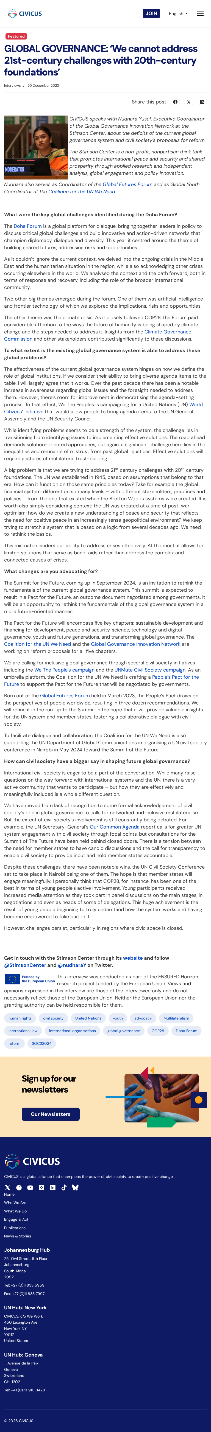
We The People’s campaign (64, 670)
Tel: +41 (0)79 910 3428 (24, 1390)
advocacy (143, 1018)
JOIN (151, 13)
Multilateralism (176, 1018)
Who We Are (15, 1202)
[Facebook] (175, 101)
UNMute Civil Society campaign (150, 670)
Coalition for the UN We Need (37, 644)
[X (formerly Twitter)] (188, 101)
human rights (20, 1018)
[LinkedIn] (202, 101)
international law (23, 1030)
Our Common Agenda (115, 827)
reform (14, 1043)
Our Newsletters (51, 1114)
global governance (123, 1030)
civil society (53, 1018)
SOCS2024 (42, 1043)
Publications (15, 1227)
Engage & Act (16, 1219)
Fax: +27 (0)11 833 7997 (24, 1293)
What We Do (15, 1211)
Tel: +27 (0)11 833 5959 (25, 1285)
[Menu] (200, 13)
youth (118, 1018)
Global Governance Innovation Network (136, 644)
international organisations (72, 1030)
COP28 (158, 1030)
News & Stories (17, 1236)
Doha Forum (28, 226)
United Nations (88, 1018)
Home (9, 1194)
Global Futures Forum (65, 695)
